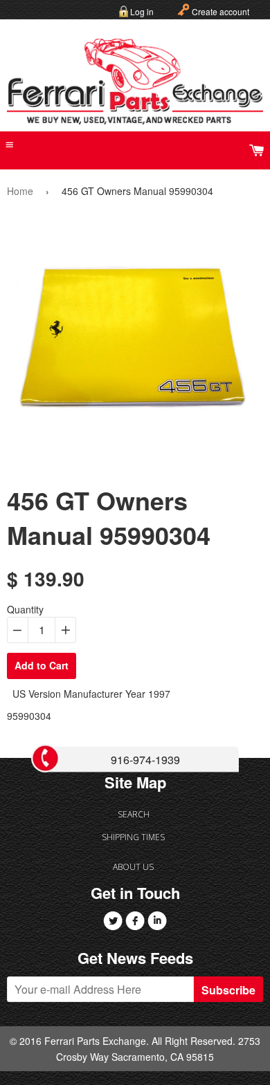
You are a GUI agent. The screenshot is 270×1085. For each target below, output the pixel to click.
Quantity (25, 609)
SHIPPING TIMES (133, 837)
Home (20, 191)
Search (134, 814)
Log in (142, 11)
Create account (220, 11)
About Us (133, 867)
